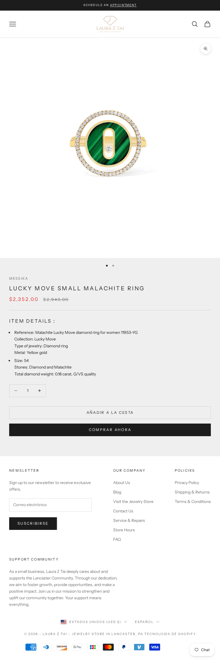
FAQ (117, 539)
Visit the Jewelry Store (133, 501)
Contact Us (123, 511)
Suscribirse (33, 523)
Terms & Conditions (193, 501)
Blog (117, 492)
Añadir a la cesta (110, 412)
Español (144, 622)
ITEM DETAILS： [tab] (33, 321)
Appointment (123, 5)
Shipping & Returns (192, 492)
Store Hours (124, 529)
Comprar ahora (110, 429)
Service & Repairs (129, 520)
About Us (121, 482)
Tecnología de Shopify (170, 634)
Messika (18, 278)
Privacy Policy (187, 482)
